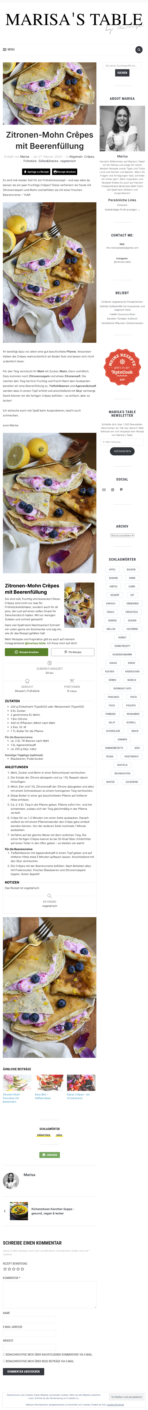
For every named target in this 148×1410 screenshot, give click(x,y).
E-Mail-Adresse (12, 1327)
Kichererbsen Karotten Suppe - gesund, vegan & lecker (52, 1211)
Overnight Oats (122, 688)
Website (8, 1340)
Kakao (113, 663)
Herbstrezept (122, 646)
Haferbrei (132, 629)
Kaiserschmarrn (122, 654)
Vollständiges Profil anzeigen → (122, 209)
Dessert (114, 595)
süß (59, 1135)
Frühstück (30, 161)
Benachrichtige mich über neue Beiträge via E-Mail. (40, 1361)
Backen (131, 569)
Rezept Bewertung (15, 1263)
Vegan (109, 756)
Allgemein (75, 156)
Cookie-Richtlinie (115, 1404)
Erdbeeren (133, 603)
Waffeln (122, 764)
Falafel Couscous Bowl (122, 314)
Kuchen (109, 671)
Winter (110, 781)
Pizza (112, 705)
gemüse (112, 620)
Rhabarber (133, 714)
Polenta (131, 705)
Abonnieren (122, 451)
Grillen (110, 629)
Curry (132, 586)
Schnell (131, 722)
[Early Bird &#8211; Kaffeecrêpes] (49, 1083)
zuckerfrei (132, 781)
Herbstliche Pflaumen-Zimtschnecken (122, 323)
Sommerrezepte (114, 747)
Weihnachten (122, 773)
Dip (132, 595)
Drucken (52, 1154)
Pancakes (113, 697)
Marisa (24, 156)
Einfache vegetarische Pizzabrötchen (122, 301)
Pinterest (122, 205)
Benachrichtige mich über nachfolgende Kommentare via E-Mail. (49, 1354)
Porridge (110, 714)
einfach (110, 603)
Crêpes (89, 156)
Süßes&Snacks (48, 161)
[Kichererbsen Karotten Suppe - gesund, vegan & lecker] (19, 1210)
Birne (132, 578)
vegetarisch (68, 161)
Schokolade (113, 730)
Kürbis (112, 680)
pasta (133, 697)
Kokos (131, 663)
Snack (135, 730)
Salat (112, 722)
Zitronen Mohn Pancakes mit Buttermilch (11, 1098)
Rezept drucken (66, 171)
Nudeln (131, 680)
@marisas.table (35, 643)
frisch (110, 612)
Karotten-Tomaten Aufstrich (122, 318)
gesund (132, 620)
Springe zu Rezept (38, 171)
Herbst (122, 637)
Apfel (112, 569)
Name (6, 1313)
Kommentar (11, 1278)
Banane (113, 578)
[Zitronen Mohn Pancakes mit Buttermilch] (17, 1083)
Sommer (122, 739)
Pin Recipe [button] (74, 652)
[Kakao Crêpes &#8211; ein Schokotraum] (81, 1083)
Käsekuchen (132, 671)
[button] (9, 49)
